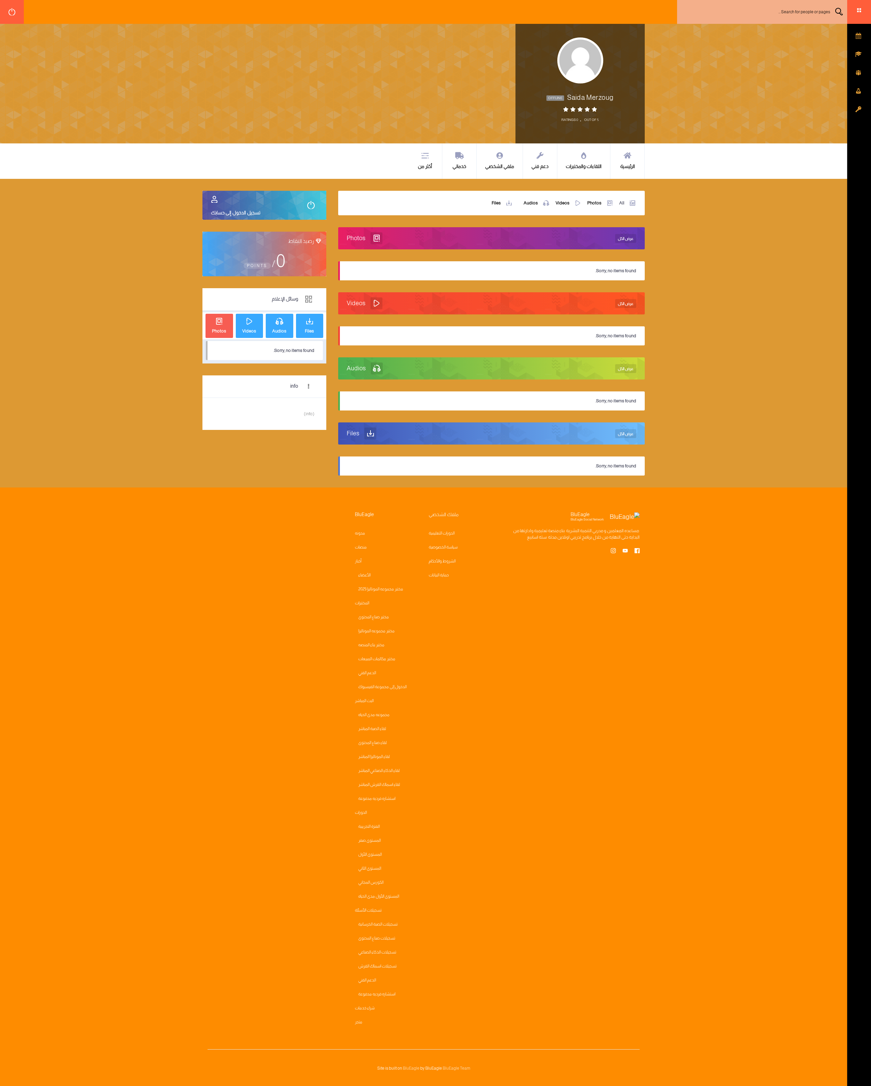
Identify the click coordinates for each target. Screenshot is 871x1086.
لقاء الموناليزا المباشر (374, 756)
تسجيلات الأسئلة (368, 910)
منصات (361, 547)
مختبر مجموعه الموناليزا (376, 631)
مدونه (360, 533)
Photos (594, 202)
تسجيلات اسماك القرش (377, 966)
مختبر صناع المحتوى (373, 617)
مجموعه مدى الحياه (374, 714)
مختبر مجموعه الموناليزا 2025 (380, 589)
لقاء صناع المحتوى (372, 742)
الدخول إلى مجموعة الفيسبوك (382, 686)
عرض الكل (626, 238)
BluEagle (411, 1068)
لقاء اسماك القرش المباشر (379, 784)
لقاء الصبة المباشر (372, 728)
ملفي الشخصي (499, 166)
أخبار (358, 561)
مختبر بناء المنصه (371, 644)
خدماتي (459, 166)
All (621, 202)
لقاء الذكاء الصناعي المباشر (379, 770)
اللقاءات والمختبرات (584, 166)
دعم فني (539, 166)
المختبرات (362, 603)
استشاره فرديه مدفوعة (376, 798)
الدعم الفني (367, 672)
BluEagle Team (456, 1068)
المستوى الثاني (369, 868)
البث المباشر (364, 700)
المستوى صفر (369, 840)
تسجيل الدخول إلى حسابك (235, 212)
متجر (358, 1022)
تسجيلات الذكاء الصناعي (377, 952)
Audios (531, 202)
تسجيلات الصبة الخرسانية (378, 924)
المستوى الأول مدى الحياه (378, 896)
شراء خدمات (365, 1008)
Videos (563, 202)
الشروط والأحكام (442, 561)
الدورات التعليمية (442, 533)
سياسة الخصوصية (443, 547)
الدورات (361, 812)
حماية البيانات (439, 575)
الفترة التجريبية (369, 826)
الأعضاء (364, 575)
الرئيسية (627, 166)
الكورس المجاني (370, 882)
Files (496, 202)
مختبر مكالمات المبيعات (376, 658)
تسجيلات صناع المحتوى (376, 938)
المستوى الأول (370, 854)
